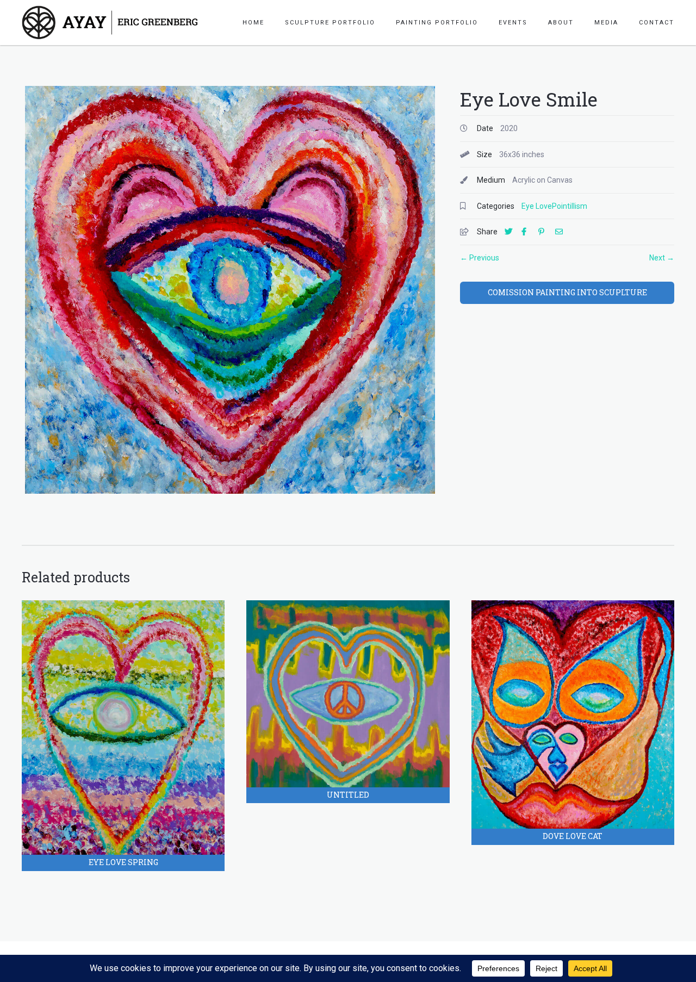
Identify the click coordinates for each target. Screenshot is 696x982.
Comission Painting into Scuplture (567, 292)
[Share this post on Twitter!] (512, 231)
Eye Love (536, 206)
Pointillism (569, 206)
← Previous (479, 257)
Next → (661, 257)
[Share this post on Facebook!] (529, 231)
